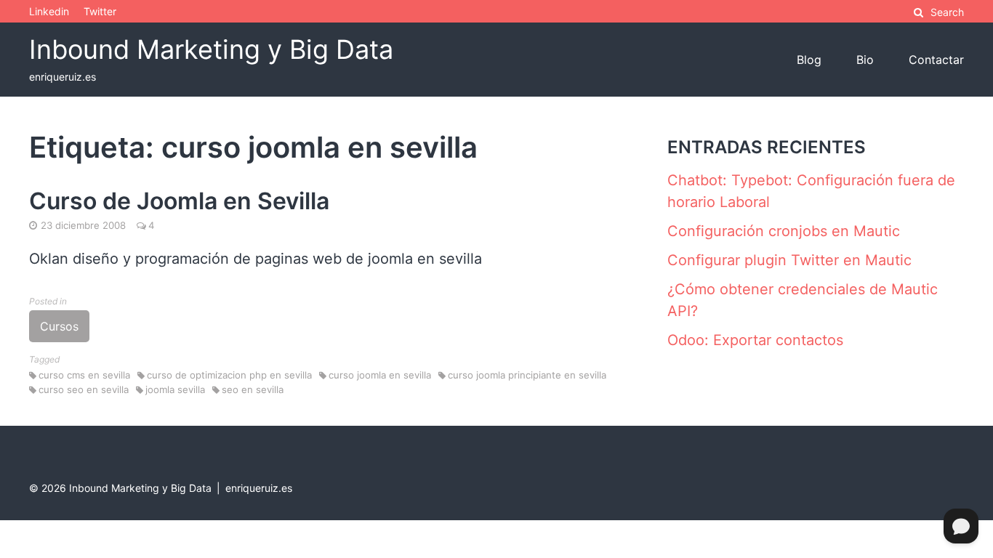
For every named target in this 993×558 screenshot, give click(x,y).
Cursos (59, 326)
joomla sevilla (175, 389)
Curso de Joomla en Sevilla (179, 201)
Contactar (936, 59)
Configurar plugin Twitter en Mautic (789, 260)
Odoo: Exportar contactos (755, 340)
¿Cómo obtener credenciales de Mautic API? (802, 300)
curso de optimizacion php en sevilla (229, 375)
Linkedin (49, 11)
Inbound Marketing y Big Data (211, 49)
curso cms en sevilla (84, 375)
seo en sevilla (253, 389)
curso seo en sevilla (84, 389)
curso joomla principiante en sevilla (527, 375)
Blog (809, 59)
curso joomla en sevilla (380, 375)
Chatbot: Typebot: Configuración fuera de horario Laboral (811, 191)
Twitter (100, 11)
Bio (865, 59)
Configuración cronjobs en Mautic (783, 231)
